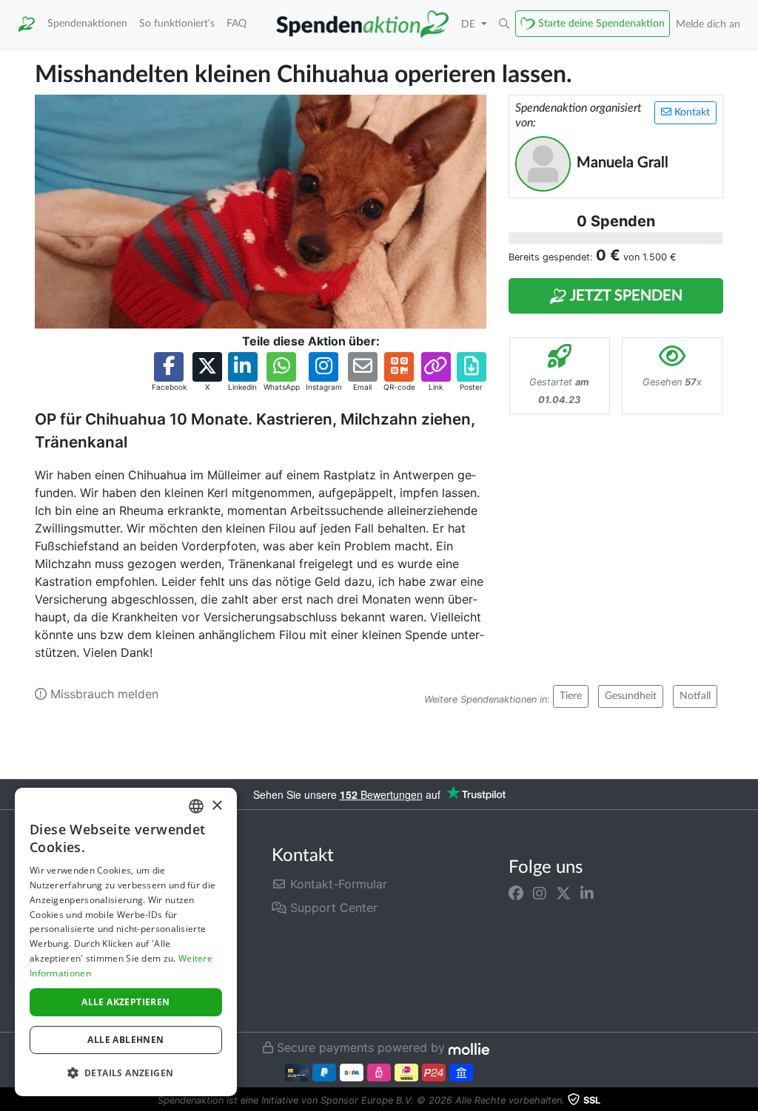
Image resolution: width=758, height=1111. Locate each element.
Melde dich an (708, 24)
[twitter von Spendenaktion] (563, 892)
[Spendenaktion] (26, 24)
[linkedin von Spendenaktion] (587, 892)
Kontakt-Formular (336, 884)
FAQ (236, 23)
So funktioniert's (177, 23)
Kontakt (690, 112)
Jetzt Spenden (624, 295)
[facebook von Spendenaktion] (516, 892)
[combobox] (196, 806)
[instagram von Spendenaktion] (539, 892)
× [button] (216, 805)
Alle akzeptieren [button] (125, 1002)
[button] (504, 24)
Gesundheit (631, 696)
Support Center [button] (332, 907)
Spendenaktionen (87, 23)
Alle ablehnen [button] (125, 1039)
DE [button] (469, 24)
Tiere (571, 696)
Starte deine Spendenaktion (601, 23)
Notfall (695, 696)
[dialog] (126, 942)
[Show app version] (747, 1100)
